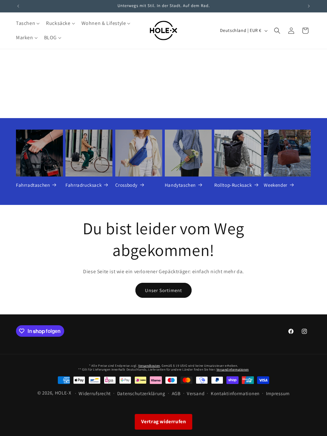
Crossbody (126, 185)
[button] (27, 23)
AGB (176, 393)
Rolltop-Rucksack (233, 185)
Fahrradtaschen (33, 185)
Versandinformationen (233, 369)
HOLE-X (63, 393)
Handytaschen (180, 185)
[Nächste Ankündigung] (309, 6)
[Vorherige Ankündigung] (18, 6)
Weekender (275, 185)
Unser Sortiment (163, 290)
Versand (195, 393)
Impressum (278, 393)
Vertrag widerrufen (163, 421)
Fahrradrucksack (83, 185)
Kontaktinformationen (235, 393)
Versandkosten (149, 366)
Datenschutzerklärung (141, 393)
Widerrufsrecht (95, 393)
